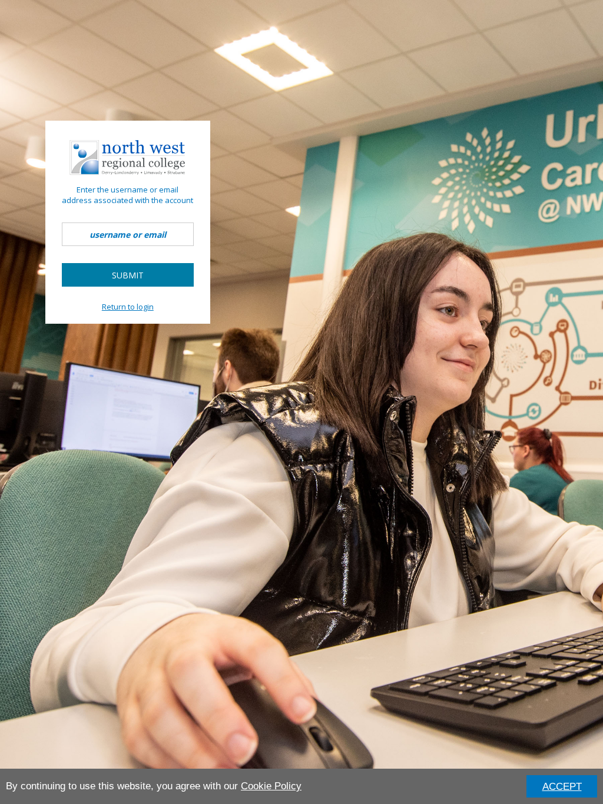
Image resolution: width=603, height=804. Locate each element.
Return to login (128, 306)
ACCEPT (562, 786)
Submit (128, 275)
